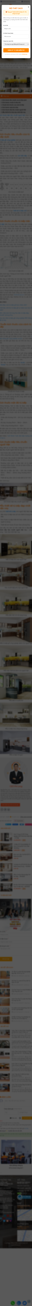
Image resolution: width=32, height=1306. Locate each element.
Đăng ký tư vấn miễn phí (16, 50)
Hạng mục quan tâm (8, 41)
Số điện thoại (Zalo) (8, 33)
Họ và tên (5, 25)
